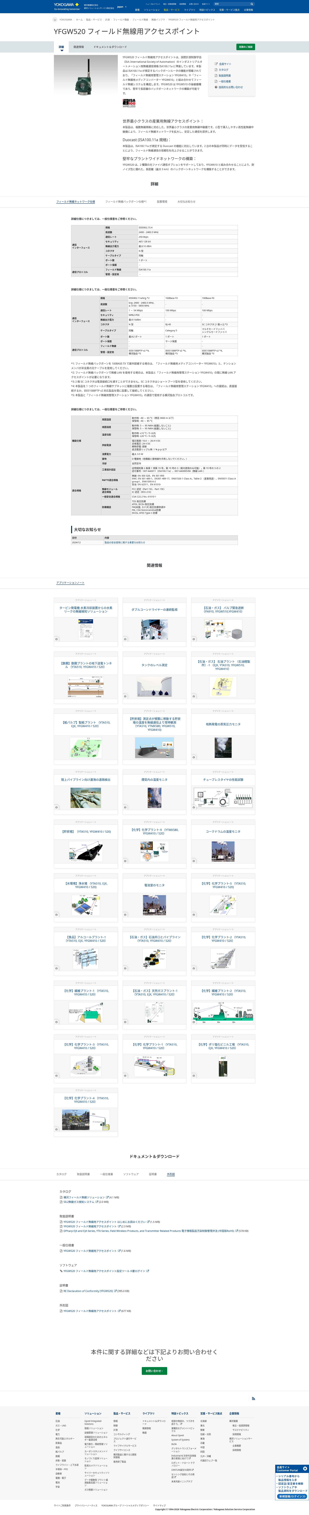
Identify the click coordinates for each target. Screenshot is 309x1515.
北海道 (203, 1421)
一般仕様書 (225, 81)
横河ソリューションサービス (240, 1440)
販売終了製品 (119, 1461)
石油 (58, 1421)
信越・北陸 (205, 1434)
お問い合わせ (194, 4)
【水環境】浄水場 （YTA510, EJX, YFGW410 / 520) (86, 885)
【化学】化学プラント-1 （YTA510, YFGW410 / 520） (154, 1046)
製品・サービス (172, 9)
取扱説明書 (225, 75)
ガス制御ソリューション (96, 1489)
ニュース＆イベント (153, 4)
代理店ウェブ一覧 (208, 1460)
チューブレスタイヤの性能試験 (223, 780)
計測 (107, 19)
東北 (202, 1425)
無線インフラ (158, 19)
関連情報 (146, 1428)
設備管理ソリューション (96, 1432)
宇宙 (58, 1486)
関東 (202, 1429)
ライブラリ (189, 9)
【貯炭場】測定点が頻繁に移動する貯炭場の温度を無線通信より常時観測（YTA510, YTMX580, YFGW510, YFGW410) (154, 724)
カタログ (223, 70)
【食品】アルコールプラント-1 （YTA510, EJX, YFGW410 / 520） (86, 939)
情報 (115, 1421)
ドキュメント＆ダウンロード (153, 1422)
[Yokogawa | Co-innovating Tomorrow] (67, 6)
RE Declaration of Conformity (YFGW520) (88, 1291)
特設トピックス (207, 9)
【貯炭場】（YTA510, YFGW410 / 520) (86, 831)
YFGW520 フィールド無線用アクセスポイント (90, 1226)
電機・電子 (61, 1477)
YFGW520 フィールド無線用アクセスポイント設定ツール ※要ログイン (105, 1271)
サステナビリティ (241, 1429)
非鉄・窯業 (61, 1460)
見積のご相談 (246, 46)
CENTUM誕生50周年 (181, 1469)
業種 (137, 9)
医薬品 (59, 1443)
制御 (115, 1425)
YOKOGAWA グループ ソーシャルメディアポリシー (125, 1505)
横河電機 (233, 1421)
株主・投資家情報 (169, 4)
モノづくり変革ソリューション (96, 1460)
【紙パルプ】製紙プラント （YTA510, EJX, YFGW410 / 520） (85, 724)
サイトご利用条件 (62, 1505)
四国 (202, 1451)
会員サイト (206, 4)
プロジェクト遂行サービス (124, 1440)
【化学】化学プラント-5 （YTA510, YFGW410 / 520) (223, 885)
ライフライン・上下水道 (67, 1464)
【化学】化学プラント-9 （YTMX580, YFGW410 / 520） (154, 831)
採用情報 (182, 4)
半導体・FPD (62, 1469)
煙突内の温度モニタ (154, 780)
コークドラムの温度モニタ (223, 831)
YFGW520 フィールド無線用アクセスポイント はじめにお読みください (105, 1222)
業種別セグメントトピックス (182, 1429)
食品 (58, 1447)
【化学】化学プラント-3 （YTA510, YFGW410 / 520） (86, 1046)
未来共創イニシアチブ (181, 1481)
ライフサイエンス (121, 1450)
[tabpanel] (86, 76)
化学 (58, 1429)
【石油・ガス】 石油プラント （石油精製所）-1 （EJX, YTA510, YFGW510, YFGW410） (223, 665)
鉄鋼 (58, 1456)
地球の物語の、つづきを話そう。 (182, 1422)
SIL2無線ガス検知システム (79, 1202)
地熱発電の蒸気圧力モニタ (223, 724)
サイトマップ (159, 1505)
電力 (58, 1434)
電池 (58, 1482)
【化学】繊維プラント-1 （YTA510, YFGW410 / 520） (86, 992)
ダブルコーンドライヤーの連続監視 (154, 610)
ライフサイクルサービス (124, 1445)
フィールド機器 (121, 19)
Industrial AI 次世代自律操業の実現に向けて (183, 1457)
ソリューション (152, 9)
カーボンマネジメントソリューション (96, 1453)
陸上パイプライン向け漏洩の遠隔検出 (85, 780)
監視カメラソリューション (96, 1467)
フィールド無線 (140, 19)
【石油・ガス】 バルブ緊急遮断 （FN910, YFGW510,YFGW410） (223, 610)
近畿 (202, 1443)
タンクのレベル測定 (154, 665)
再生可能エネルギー (65, 1438)
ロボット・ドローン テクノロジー (183, 1464)
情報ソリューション (93, 1428)
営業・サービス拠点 (229, 9)
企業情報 (248, 9)
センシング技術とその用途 (182, 1476)
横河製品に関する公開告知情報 (124, 1456)
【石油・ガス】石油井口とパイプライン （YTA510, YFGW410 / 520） (154, 939)
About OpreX (177, 1435)
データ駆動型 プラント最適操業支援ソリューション (96, 1482)
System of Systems (180, 1439)
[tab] (76, 202)
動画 (144, 1432)
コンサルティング (121, 1434)
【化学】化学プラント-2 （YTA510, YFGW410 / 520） (223, 939)
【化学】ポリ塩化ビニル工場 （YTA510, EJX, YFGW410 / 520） (223, 1046)
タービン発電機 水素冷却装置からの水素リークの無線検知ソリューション (85, 610)
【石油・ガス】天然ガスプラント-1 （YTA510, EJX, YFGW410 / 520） (154, 992)
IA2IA (174, 1444)
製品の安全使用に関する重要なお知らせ (125, 542)
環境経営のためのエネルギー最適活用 (96, 1438)
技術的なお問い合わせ (231, 87)
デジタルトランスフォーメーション (183, 1450)
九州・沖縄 (205, 1456)
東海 (202, 1438)
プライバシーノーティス (86, 1505)
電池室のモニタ (154, 885)
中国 (202, 1447)
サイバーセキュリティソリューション (96, 1474)
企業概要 (237, 1445)
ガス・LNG (61, 1425)
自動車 (59, 1473)
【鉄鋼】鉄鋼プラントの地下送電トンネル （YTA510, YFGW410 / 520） (86, 665)
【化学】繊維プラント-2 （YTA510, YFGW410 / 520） (223, 992)
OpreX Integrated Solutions (92, 1422)
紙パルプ (60, 1451)
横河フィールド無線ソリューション (84, 1197)
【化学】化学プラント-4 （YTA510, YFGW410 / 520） (86, 1100)
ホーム (79, 19)
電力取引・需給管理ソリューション (96, 1445)
